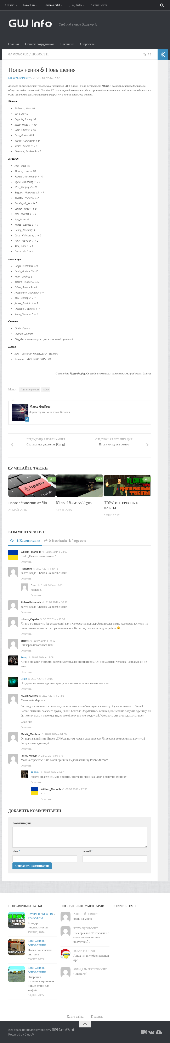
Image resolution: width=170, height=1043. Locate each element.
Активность (98, 5)
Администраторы (30, 389)
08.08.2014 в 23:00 (56, 551)
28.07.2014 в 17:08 (42, 657)
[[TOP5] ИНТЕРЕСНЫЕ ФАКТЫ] (127, 485)
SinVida (35, 772)
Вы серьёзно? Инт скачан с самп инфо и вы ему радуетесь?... (91, 937)
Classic (9, 5)
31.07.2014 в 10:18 (47, 568)
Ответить (26, 561)
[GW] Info (75, 5)
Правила (97, 1017)
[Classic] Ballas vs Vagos (74, 503)
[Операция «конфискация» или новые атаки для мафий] (16, 974)
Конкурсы (35, 918)
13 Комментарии (27, 541)
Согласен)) (80, 974)
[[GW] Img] (159, 1032)
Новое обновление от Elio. (28, 503)
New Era (29, 5)
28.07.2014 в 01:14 (51, 755)
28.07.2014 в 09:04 (42, 678)
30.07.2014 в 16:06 (53, 619)
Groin (24, 678)
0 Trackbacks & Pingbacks (67, 541)
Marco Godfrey (19, 78)
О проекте (87, 44)
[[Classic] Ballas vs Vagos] (79, 485)
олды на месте (82, 919)
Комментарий (21, 823)
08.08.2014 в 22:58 (76, 789)
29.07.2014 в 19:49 (44, 640)
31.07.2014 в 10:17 (56, 602)
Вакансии (67, 44)
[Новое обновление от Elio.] (32, 485)
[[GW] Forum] (144, 1032)
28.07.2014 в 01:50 (55, 734)
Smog (24, 657)
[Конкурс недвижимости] (16, 920)
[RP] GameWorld (63, 1030)
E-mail (88, 851)
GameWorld (52, 5)
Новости (40, 54)
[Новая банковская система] (16, 947)
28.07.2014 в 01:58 (53, 695)
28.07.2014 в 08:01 (54, 772)
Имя (16, 851)
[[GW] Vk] (151, 1032)
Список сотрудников (40, 44)
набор (46, 389)
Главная (13, 44)
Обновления (37, 945)
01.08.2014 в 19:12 (51, 585)
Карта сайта (75, 1017)
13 (149, 54)
